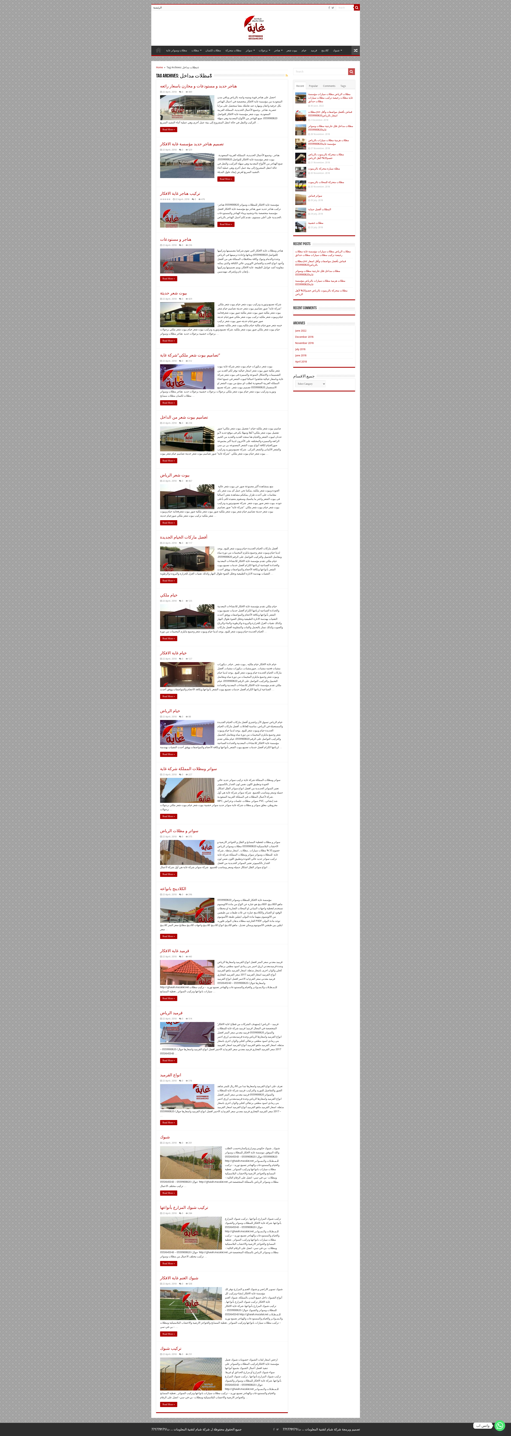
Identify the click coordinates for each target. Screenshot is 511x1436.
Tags (343, 85)
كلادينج (325, 50)
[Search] (357, 8)
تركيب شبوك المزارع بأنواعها (184, 1207)
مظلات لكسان (213, 50)
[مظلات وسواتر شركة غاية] (255, 27)
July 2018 (300, 349)
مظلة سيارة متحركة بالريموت (324, 168)
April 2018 (301, 361)
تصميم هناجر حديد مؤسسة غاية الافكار (192, 144)
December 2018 (304, 336)
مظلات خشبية (315, 222)
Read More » (168, 129)
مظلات (195, 50)
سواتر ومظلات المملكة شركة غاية (188, 768)
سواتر (249, 50)
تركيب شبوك (170, 1348)
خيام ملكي (168, 595)
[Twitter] (333, 7)
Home (159, 67)
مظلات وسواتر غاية (176, 50)
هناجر (277, 50)
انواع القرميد (170, 1075)
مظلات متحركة (233, 50)
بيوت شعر (291, 50)
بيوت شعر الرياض (175, 475)
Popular (313, 85)
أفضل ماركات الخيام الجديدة (183, 537)
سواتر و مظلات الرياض (179, 830)
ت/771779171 (292, 1429)
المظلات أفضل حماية (319, 209)
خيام (304, 50)
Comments (329, 85)
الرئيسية (157, 7)
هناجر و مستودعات (175, 239)
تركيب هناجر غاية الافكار (180, 193)
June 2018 (300, 355)
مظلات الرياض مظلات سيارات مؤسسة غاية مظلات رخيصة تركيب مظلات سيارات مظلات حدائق (330, 98)
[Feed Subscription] (287, 75)
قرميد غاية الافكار (174, 950)
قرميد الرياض (171, 1012)
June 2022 (300, 330)
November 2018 (304, 343)
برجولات (263, 50)
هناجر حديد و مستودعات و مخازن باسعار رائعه (198, 86)
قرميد (314, 50)
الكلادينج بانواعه (173, 888)
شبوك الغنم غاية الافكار (179, 1278)
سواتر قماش (315, 195)
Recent (300, 85)
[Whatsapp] (499, 1425)
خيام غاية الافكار (173, 653)
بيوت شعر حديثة (173, 293)
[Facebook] (329, 7)
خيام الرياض (170, 710)
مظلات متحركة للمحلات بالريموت (326, 182)
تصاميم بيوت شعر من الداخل (184, 417)
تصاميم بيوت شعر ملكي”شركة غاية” (190, 355)
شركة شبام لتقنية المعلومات (323, 1429)
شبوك (336, 50)
